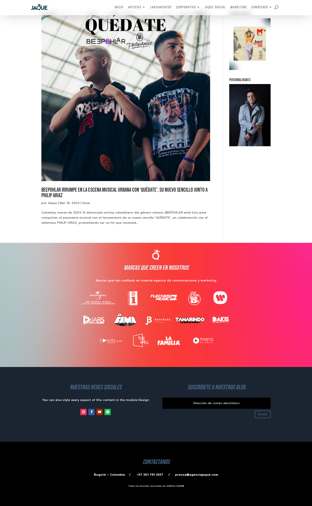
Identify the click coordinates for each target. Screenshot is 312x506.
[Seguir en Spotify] (107, 412)
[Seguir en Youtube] (99, 412)
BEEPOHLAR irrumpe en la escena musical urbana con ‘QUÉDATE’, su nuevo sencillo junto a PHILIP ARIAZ (124, 193)
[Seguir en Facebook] (91, 412)
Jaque (52, 203)
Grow (86, 203)
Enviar (262, 414)
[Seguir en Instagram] (83, 412)
